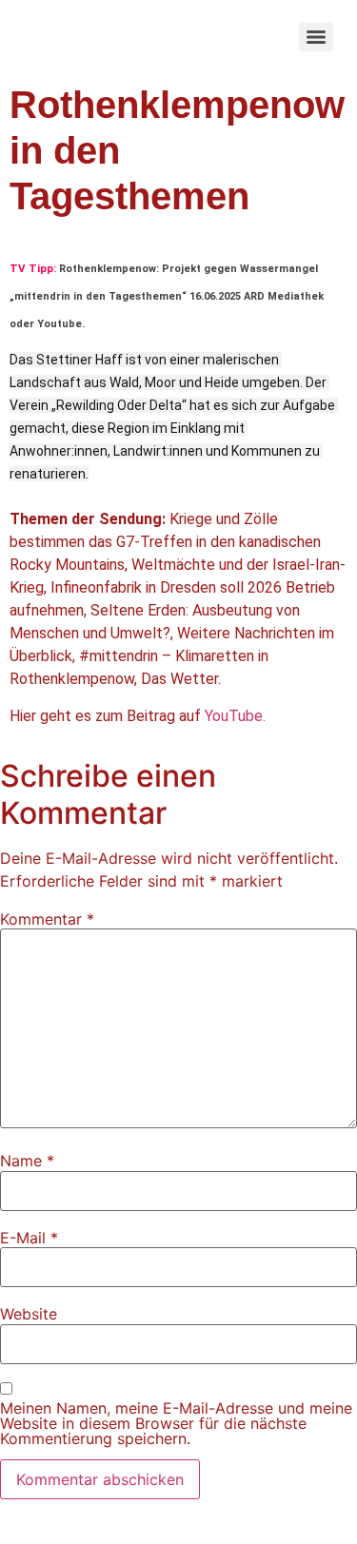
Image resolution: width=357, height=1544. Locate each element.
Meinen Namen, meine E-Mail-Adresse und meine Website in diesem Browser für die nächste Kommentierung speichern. (176, 1423)
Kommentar (47, 919)
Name (27, 1160)
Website (28, 1313)
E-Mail (29, 1237)
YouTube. (235, 716)
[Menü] (316, 37)
